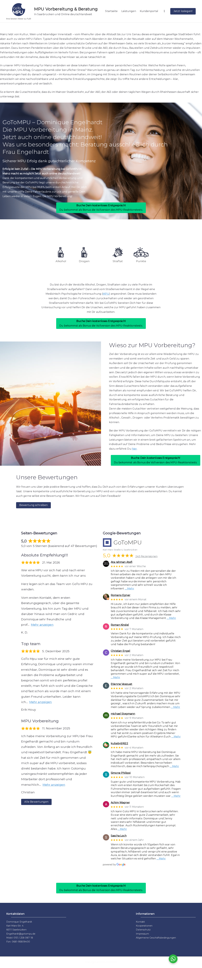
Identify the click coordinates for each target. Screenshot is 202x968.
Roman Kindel (120, 624)
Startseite (111, 11)
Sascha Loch (119, 835)
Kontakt (140, 921)
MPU (106, 293)
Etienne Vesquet (121, 684)
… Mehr (129, 588)
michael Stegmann (123, 713)
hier (134, 448)
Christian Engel (120, 650)
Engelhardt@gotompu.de (20, 933)
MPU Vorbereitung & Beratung (66, 9)
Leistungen (128, 11)
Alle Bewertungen (36, 801)
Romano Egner (120, 595)
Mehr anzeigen (42, 625)
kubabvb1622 (119, 743)
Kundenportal (149, 11)
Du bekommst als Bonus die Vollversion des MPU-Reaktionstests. (101, 207)
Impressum (142, 933)
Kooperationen (144, 925)
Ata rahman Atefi (121, 562)
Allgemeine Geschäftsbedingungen (156, 937)
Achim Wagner (120, 802)
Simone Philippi (121, 772)
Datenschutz (143, 929)
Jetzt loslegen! (183, 11)
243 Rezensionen (146, 556)
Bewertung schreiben (33, 505)
